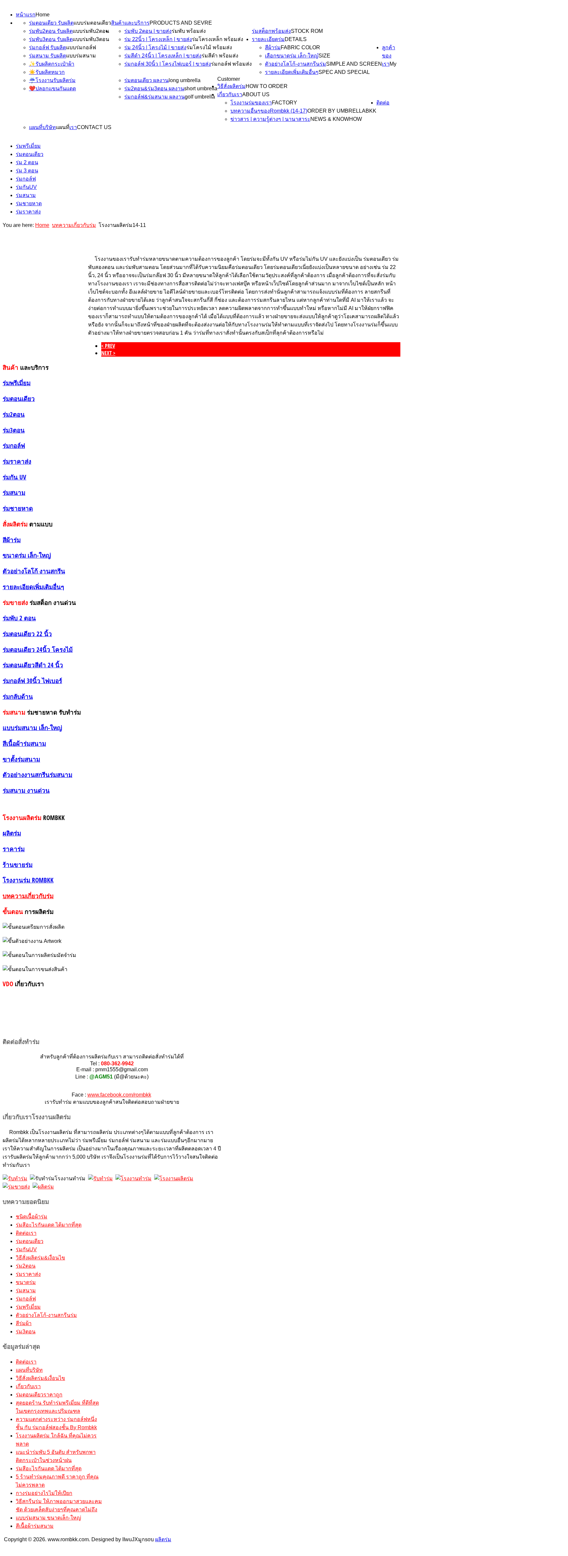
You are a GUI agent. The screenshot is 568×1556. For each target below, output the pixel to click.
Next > (108, 353)
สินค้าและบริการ (130, 23)
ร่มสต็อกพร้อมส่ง (271, 31)
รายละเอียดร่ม (268, 39)
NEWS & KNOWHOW (336, 119)
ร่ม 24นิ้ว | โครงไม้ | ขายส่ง (155, 47)
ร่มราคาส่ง (28, 211)
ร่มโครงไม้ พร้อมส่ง (209, 47)
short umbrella (200, 88)
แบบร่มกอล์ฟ (81, 47)
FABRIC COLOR (300, 47)
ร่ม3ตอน (26, 1331)
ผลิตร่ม (163, 1539)
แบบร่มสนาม (81, 55)
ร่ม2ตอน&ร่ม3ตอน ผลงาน (154, 88)
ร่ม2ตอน (26, 1266)
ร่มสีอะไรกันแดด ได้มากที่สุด (49, 1225)
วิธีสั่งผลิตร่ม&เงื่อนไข (40, 1257)
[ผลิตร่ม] (43, 1186)
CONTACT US (94, 127)
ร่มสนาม (26, 195)
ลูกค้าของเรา (388, 56)
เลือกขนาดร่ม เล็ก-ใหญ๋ (292, 55)
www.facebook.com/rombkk (119, 1095)
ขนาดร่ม (26, 1282)
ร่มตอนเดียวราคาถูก (39, 1394)
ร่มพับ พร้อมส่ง (189, 31)
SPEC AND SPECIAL (344, 72)
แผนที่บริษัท (42, 127)
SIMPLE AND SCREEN (354, 64)
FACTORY (284, 102)
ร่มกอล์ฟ (26, 179)
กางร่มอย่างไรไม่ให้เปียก (44, 1493)
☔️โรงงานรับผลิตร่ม (52, 80)
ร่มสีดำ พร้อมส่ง (219, 55)
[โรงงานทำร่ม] (133, 1178)
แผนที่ (62, 127)
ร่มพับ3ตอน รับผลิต (51, 39)
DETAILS (296, 39)
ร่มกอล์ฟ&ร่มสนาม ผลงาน (154, 97)
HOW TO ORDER (267, 86)
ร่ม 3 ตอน (27, 170)
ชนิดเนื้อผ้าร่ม (31, 1216)
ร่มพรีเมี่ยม (28, 146)
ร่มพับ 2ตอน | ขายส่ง (148, 31)
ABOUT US (256, 94)
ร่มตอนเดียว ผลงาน (146, 80)
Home (43, 14)
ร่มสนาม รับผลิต (47, 55)
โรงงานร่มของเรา (251, 102)
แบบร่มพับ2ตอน (91, 31)
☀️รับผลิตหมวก (47, 72)
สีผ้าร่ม (273, 47)
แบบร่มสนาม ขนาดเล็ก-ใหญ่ (48, 1518)
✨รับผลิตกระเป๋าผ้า (51, 64)
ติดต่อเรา (26, 1233)
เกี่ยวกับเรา (229, 94)
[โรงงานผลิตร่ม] (173, 1178)
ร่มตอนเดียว (29, 154)
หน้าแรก (26, 14)
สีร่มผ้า (24, 1323)
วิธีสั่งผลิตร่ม (231, 86)
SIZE (324, 55)
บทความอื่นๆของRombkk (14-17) (268, 111)
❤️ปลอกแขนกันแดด (52, 88)
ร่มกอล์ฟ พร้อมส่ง (231, 64)
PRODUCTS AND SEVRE (181, 23)
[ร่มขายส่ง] (16, 1186)
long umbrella (185, 80)
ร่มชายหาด (29, 203)
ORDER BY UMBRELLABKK (341, 111)
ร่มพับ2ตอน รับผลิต (51, 31)
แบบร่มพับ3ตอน (91, 39)
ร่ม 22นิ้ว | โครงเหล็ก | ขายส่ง (158, 39)
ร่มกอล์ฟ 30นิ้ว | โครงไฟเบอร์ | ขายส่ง (167, 64)
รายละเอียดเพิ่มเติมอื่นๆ (292, 72)
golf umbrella (200, 97)
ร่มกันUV (26, 187)
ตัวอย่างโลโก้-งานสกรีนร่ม (295, 64)
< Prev (108, 345)
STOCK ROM (307, 31)
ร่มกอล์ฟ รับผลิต (47, 47)
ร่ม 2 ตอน (27, 162)
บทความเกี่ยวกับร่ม (74, 225)
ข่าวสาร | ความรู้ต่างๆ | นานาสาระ (270, 119)
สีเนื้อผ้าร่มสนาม (35, 1526)
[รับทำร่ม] (15, 1178)
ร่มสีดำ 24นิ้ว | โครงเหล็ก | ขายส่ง (162, 55)
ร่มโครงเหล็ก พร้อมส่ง (217, 39)
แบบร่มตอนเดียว (92, 23)
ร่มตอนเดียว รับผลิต (51, 23)
